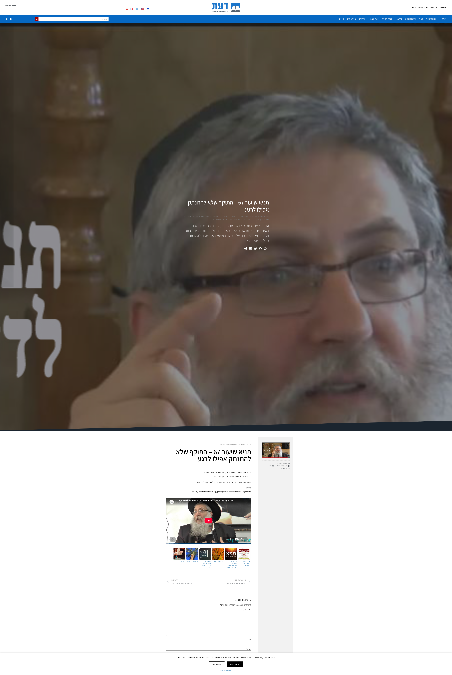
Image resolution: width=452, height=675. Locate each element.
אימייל (248, 649)
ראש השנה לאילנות (219, 561)
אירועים (362, 19)
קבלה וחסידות (387, 19)
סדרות (400, 19)
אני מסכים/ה (235, 664)
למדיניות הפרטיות (226, 670)
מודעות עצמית (431, 19)
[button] (265, 249)
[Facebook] (10, 19)
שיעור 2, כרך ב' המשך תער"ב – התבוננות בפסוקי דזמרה (206, 564)
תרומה (414, 7)
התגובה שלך (246, 610)
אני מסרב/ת (216, 664)
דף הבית (249, 445)
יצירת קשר (433, 7)
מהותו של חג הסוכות (192, 561)
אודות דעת (442, 7)
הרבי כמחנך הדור (180, 561)
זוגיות (421, 19)
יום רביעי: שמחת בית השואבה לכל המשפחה (244, 563)
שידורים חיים (351, 19)
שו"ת (444, 19)
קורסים (341, 19)
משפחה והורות (410, 19)
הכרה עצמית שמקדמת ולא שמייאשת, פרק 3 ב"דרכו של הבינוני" (232, 564)
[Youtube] (6, 19)
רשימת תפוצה (423, 7)
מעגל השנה (374, 19)
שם (249, 640)
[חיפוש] (36, 19)
